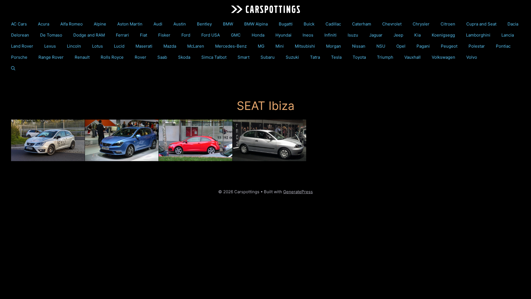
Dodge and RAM (89, 35)
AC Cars (19, 24)
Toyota (359, 57)
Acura (43, 24)
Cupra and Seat (481, 24)
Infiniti (330, 35)
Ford (185, 35)
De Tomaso (51, 35)
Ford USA (210, 35)
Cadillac (333, 24)
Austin (179, 24)
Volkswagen (443, 57)
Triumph (385, 57)
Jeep (398, 35)
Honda (258, 35)
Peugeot (449, 46)
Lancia (507, 35)
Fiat (143, 35)
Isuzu (353, 35)
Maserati (144, 46)
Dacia (512, 24)
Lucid (119, 46)
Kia (417, 35)
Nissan (358, 46)
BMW (228, 24)
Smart (243, 57)
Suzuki (292, 57)
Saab (162, 57)
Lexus (50, 46)
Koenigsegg (443, 35)
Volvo (471, 57)
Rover (140, 57)
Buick (309, 24)
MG (261, 46)
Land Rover (22, 46)
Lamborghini (478, 35)
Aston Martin (129, 24)
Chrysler (421, 24)
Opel (400, 46)
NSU (380, 46)
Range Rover (51, 57)
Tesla (336, 57)
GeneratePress (298, 191)
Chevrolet (392, 24)
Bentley (204, 24)
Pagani (423, 46)
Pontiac (503, 46)
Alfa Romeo (71, 24)
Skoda (184, 57)
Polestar (476, 46)
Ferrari (122, 35)
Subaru (268, 57)
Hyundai (283, 35)
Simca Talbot (214, 57)
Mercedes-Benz (231, 46)
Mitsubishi (305, 46)
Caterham (361, 24)
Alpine (100, 24)
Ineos (308, 35)
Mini (279, 46)
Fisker (164, 35)
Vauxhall (412, 57)
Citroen (448, 24)
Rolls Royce (112, 57)
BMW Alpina (256, 24)
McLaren (195, 46)
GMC (236, 35)
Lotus (97, 46)
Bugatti (286, 24)
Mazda (169, 46)
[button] (13, 68)
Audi (157, 24)
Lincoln (74, 46)
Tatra (315, 57)
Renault (82, 57)
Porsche (19, 57)
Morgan (333, 46)
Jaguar (375, 35)
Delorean (20, 35)
